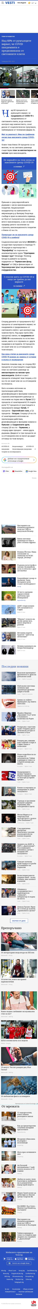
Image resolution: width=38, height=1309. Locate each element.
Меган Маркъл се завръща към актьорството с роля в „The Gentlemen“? (26, 817)
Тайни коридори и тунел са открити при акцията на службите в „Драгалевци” (26, 1236)
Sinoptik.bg (29, 1276)
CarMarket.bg (30, 1273)
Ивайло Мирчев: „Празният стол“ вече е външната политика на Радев (26, 716)
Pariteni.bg (19, 1279)
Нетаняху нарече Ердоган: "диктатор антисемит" (25, 635)
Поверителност (10, 1292)
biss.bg (19, 586)
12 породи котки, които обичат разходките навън (25, 1114)
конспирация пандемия (22, 449)
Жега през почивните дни (26, 1153)
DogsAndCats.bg (17, 1273)
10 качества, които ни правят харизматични (13, 980)
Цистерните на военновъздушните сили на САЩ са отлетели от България (26, 1222)
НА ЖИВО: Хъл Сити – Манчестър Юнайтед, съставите (26, 1208)
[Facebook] (19, 1297)
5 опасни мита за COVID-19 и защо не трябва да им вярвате (19, 279)
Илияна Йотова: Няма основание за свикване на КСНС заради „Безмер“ (26, 555)
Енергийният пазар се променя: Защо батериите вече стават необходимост (26, 581)
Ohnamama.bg (17, 1276)
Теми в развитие (8, 36)
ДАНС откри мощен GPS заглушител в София (25, 608)
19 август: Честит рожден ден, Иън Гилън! (16, 1068)
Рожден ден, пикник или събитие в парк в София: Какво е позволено (26, 743)
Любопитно (20, 823)
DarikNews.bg (32, 1271)
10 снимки (17, 286)
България (20, 749)
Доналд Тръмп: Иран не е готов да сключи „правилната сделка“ (26, 909)
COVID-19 (5, 446)
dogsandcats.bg (21, 600)
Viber (7, 471)
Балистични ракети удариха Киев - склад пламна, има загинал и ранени (26, 878)
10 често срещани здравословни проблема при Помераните (25, 595)
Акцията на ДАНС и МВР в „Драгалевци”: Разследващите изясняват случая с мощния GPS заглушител (26, 849)
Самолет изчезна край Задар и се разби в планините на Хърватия (26, 864)
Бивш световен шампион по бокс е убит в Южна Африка (26, 541)
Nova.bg (6, 1273)
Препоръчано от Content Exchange (25, 1103)
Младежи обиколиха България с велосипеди (26, 1141)
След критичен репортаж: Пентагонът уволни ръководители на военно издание (25, 832)
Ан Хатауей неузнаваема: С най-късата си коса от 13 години (26, 1168)
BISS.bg (7, 1276)
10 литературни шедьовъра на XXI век (17, 952)
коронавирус (18, 446)
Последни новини (15, 666)
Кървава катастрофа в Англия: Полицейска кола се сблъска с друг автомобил (26, 568)
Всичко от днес (19, 921)
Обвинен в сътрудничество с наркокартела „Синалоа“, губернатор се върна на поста (26, 894)
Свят (18, 679)
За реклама (16, 1289)
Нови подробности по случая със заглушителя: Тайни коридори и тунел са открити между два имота (26, 759)
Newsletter (18, 471)
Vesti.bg (10, 3)
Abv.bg (3, 1271)
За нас (7, 1289)
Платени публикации (26, 1292)
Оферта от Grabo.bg (23, 706)
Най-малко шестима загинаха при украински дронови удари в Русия (26, 689)
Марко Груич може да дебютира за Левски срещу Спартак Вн (26, 1195)
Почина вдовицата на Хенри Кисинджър (26, 647)
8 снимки (18, 167)
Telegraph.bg (19, 1282)
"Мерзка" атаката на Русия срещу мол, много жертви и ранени (26, 622)
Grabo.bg (10, 1279)
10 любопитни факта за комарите (15, 1096)
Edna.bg (29, 1279)
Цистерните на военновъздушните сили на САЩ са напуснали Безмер (25, 528)
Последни (21, 3)
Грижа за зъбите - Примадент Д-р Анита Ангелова (26, 702)
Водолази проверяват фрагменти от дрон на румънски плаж (26, 675)
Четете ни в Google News (21, 1263)
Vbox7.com (12, 1271)
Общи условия (28, 1289)
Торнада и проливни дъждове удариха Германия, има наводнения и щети (26, 804)
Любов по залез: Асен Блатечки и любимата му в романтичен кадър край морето (26, 1182)
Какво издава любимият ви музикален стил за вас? (18, 1012)
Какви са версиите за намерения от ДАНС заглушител (26, 790)
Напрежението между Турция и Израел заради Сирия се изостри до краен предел (26, 776)
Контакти (19, 1294)
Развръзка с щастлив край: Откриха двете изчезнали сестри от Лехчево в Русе (26, 730)
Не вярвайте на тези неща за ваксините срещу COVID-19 (19, 161)
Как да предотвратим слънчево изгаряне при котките (26, 1128)
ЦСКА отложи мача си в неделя (14, 1040)
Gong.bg (22, 1271)
